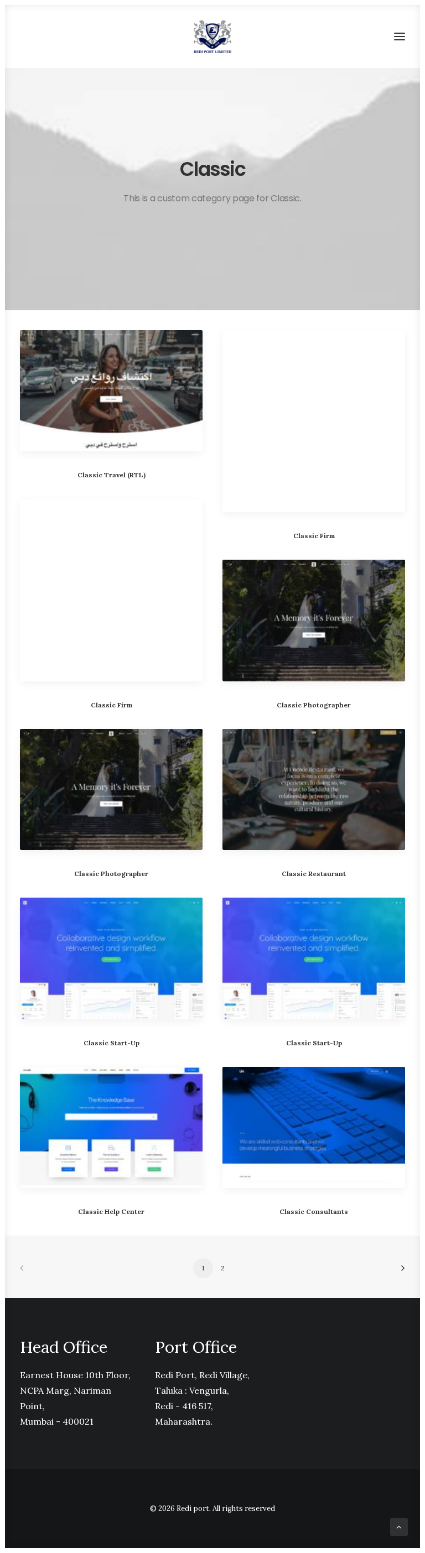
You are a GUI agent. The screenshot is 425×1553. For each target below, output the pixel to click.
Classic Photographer (314, 705)
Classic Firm (314, 535)
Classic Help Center (111, 1211)
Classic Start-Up (111, 1043)
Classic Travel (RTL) (111, 475)
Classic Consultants (313, 1211)
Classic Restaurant (314, 873)
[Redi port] (212, 36)
